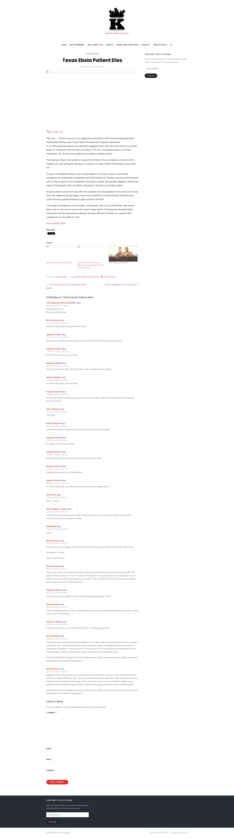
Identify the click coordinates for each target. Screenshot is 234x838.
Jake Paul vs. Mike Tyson (118, 263)
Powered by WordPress (159, 833)
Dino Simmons (53, 320)
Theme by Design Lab (179, 833)
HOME (64, 45)
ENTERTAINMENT (77, 45)
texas (96, 277)
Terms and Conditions (127, 45)
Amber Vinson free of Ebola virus (59, 263)
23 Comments (109, 277)
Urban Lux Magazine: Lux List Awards (120, 284)
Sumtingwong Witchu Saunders (61, 302)
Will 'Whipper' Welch (56, 509)
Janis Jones (51, 494)
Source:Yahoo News (56, 223)
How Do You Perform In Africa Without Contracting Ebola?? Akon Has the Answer (91, 265)
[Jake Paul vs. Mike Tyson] (123, 253)
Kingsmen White (54, 590)
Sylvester (100, 67)
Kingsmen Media (54, 363)
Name (48, 748)
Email (48, 759)
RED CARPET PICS (95, 45)
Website (50, 770)
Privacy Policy (160, 45)
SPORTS (109, 45)
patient (90, 277)
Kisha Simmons (53, 423)
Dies (78, 277)
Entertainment (92, 54)
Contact (145, 45)
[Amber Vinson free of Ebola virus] (60, 253)
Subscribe (151, 75)
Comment (51, 713)
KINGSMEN (51, 526)
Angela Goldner (53, 334)
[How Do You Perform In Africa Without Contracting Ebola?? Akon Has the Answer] (92, 253)
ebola (83, 277)
